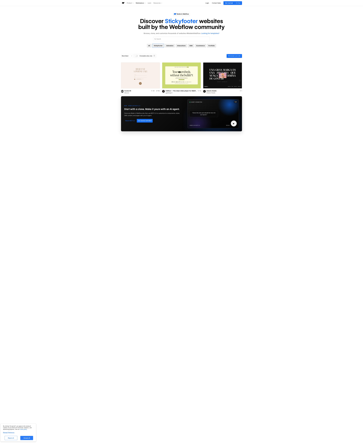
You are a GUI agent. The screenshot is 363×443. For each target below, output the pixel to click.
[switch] (136, 56)
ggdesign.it (169, 93)
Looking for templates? (210, 33)
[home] (123, 3)
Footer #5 (127, 91)
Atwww (126, 93)
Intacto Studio (212, 91)
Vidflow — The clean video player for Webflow (181, 91)
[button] (130, 3)
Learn (149, 3)
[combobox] (127, 56)
